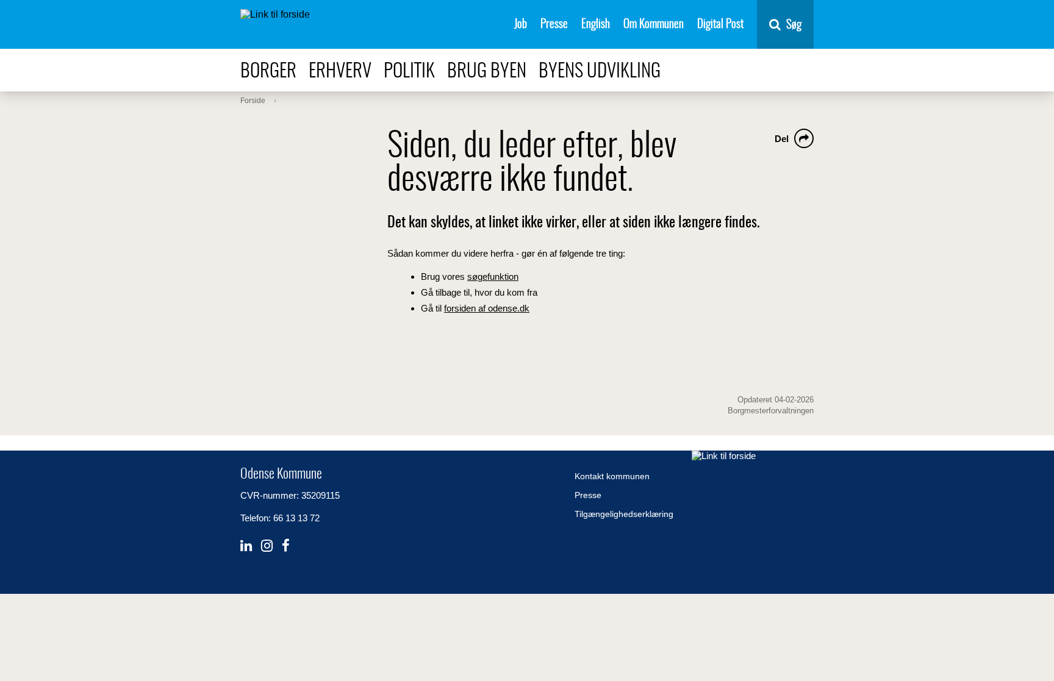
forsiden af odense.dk (486, 308)
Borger (268, 71)
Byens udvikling (600, 71)
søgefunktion (492, 276)
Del (782, 139)
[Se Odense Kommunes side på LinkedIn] (246, 546)
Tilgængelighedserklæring (624, 514)
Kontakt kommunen (612, 476)
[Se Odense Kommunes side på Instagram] (267, 546)
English (595, 24)
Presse (554, 24)
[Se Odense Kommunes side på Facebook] (286, 546)
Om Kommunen (653, 24)
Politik (409, 71)
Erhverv (340, 71)
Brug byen (486, 71)
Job (520, 24)
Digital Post (720, 24)
